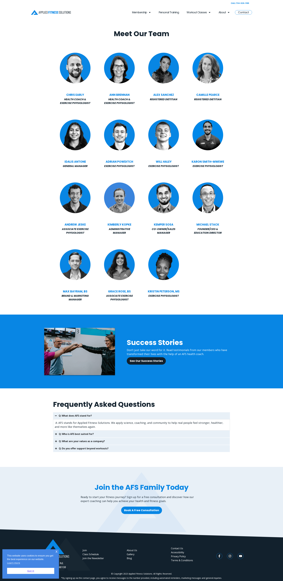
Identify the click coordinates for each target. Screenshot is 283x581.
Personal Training (169, 12)
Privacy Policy (178, 556)
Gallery (130, 554)
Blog (129, 558)
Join (85, 550)
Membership (139, 12)
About (222, 12)
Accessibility (177, 552)
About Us (132, 550)
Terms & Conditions (182, 560)
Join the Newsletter (93, 558)
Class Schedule (91, 554)
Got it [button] (30, 571)
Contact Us (177, 548)
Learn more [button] (13, 562)
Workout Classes (197, 12)
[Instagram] (230, 556)
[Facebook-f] (219, 556)
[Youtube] (240, 556)
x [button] (56, 551)
